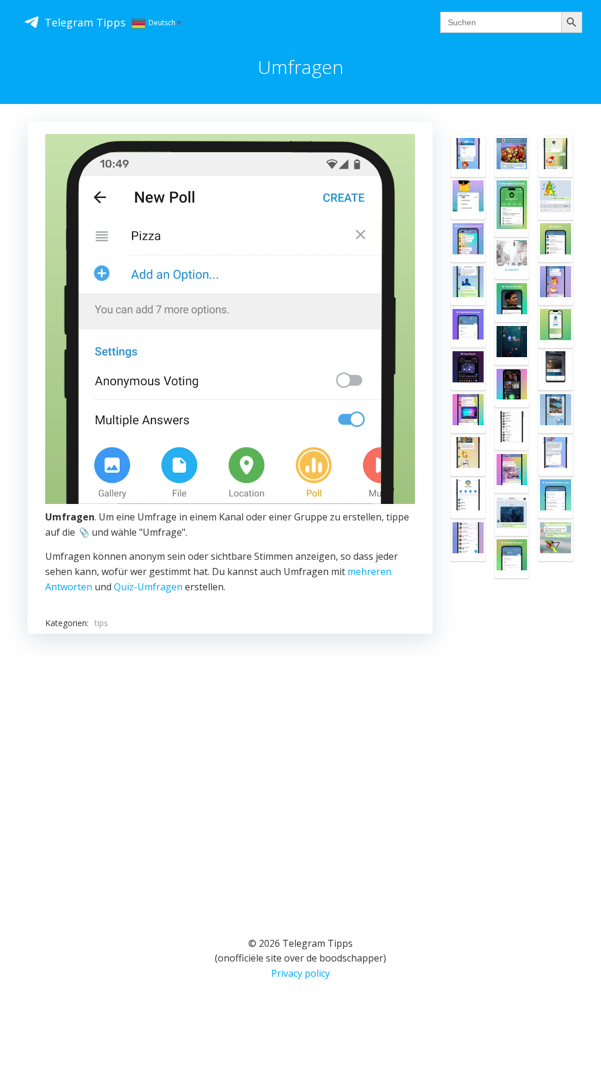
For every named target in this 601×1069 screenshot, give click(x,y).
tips (101, 622)
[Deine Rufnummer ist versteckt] (555, 412)
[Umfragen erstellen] (468, 455)
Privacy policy (300, 973)
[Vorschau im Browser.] (555, 327)
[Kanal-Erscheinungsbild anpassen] (512, 207)
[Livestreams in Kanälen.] (512, 387)
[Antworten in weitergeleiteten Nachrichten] (468, 241)
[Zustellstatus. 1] (555, 198)
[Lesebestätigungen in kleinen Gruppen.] (555, 284)
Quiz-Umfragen (148, 586)
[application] (230, 319)
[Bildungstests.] (468, 198)
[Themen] (555, 241)
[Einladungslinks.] (468, 497)
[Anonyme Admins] (512, 515)
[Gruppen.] (468, 284)
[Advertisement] (230, 770)
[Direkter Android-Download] (512, 344)
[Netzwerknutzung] (555, 497)
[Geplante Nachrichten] (555, 540)
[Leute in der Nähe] (512, 429)
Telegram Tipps (85, 22)
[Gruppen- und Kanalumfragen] (468, 156)
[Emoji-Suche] (468, 369)
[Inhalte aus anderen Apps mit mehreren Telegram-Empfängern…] (512, 258)
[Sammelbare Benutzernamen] (468, 327)
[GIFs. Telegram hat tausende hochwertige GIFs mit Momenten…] (512, 472)
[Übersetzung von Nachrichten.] (512, 557)
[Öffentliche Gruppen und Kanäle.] (468, 540)
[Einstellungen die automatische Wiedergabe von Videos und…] (555, 369)
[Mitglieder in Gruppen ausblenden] (468, 412)
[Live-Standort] (555, 156)
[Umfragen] (512, 156)
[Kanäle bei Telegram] (555, 455)
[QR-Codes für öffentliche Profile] (512, 301)
